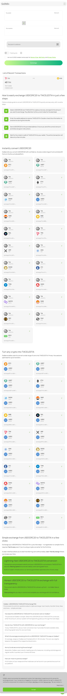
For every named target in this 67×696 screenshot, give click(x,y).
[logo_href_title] (5, 4)
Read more (60, 685)
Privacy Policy (52, 57)
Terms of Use (34, 57)
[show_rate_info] (21, 53)
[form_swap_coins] (24, 23)
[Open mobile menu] (65, 4)
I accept (33, 689)
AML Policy (42, 57)
